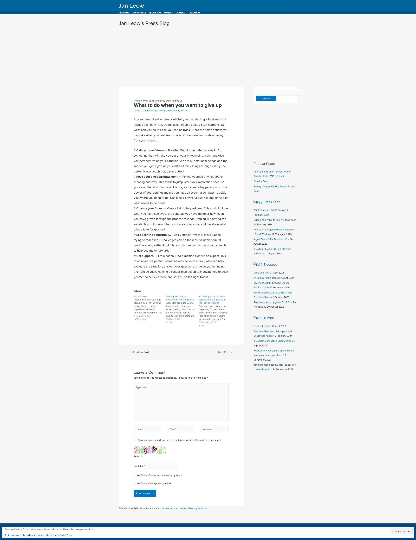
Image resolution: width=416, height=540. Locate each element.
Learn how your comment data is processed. (184, 508)
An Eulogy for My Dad (265, 277)
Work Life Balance (169, 110)
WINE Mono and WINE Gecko (269, 210)
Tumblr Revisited (262, 326)
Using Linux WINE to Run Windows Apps (275, 219)
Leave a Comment (143, 110)
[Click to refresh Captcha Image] (150, 450)
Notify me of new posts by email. (153, 483)
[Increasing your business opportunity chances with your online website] (215, 311)
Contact (181, 12)
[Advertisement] (208, 55)
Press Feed (271, 202)
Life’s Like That (261, 272)
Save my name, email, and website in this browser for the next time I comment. (180, 440)
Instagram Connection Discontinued (272, 340)
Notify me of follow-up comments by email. (159, 475)
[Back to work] (150, 308)
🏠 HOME (124, 12)
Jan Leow (131, 5)
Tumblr (168, 12)
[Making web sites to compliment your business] (182, 309)
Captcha (138, 466)
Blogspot (155, 12)
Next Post (225, 352)
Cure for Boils (261, 181)
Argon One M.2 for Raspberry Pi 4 (271, 239)
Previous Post (139, 352)
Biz (156, 110)
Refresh (138, 456)
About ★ (195, 12)
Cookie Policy (66, 535)
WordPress (139, 12)
